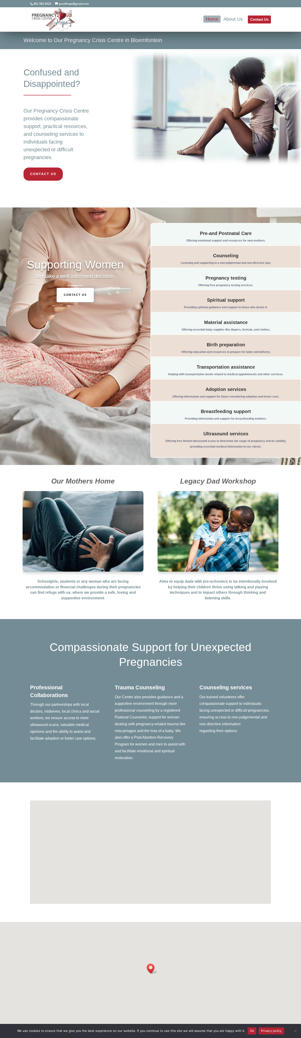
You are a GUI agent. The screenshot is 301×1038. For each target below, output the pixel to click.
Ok (252, 1031)
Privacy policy (271, 1031)
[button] (152, 969)
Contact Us (43, 174)
